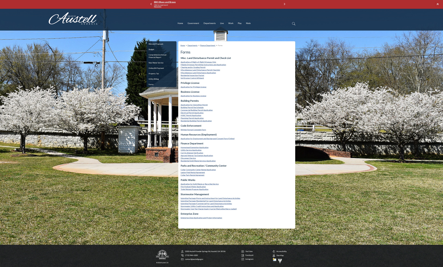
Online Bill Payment (156, 68)
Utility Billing (154, 79)
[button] (438, 4)
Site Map (280, 255)
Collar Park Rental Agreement (192, 175)
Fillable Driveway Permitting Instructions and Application (203, 65)
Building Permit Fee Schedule (192, 107)
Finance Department (207, 45)
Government (193, 23)
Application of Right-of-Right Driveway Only (198, 62)
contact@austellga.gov (194, 259)
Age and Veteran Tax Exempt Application (197, 155)
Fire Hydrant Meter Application (193, 186)
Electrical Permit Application (192, 113)
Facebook (249, 255)
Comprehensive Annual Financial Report (157, 56)
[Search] (293, 23)
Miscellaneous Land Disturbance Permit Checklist (200, 70)
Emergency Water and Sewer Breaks (172, 2)
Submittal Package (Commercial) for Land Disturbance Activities (206, 203)
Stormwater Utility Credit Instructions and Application (202, 206)
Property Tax (154, 74)
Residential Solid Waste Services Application (198, 161)
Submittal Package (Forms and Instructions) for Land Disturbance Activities (210, 198)
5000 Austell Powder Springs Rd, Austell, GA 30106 (205, 251)
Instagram (249, 259)
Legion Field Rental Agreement (193, 172)
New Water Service (156, 63)
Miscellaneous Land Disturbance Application (198, 73)
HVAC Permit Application (191, 115)
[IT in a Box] (280, 261)
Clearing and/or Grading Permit (193, 67)
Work (230, 23)
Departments (210, 23)
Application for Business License (193, 96)
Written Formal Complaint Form (193, 130)
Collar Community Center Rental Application (198, 170)
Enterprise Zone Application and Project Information (201, 218)
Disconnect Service (188, 158)
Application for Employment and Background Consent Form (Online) (208, 138)
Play (240, 23)
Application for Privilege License (193, 87)
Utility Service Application (191, 150)
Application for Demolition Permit (194, 105)
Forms (151, 84)
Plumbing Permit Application (192, 118)
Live (222, 23)
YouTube (249, 251)
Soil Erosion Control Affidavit (192, 78)
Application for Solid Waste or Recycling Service (200, 184)
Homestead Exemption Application (194, 147)
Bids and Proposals (156, 44)
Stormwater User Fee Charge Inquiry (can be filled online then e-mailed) (209, 209)
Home (180, 23)
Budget (151, 49)
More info (185, 5)
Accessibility (281, 251)
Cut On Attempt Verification (192, 153)
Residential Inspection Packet (192, 75)
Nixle (248, 23)
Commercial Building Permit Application (197, 110)
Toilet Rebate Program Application (194, 189)
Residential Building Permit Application (196, 121)
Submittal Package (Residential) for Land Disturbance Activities (206, 201)
